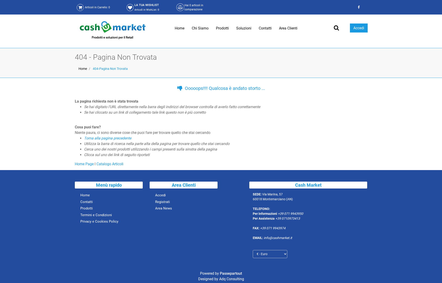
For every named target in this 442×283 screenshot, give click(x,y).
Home (83, 69)
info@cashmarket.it (278, 238)
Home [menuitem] (179, 28)
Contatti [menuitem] (265, 28)
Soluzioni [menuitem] (243, 28)
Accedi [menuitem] (160, 195)
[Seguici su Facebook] (358, 7)
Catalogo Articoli (109, 164)
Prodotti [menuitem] (222, 28)
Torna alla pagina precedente (107, 138)
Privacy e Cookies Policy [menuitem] (99, 221)
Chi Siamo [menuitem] (200, 28)
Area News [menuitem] (163, 208)
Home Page (85, 164)
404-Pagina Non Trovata (110, 69)
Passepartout (231, 273)
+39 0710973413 (287, 218)
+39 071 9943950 (290, 213)
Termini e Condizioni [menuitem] (96, 215)
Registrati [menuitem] (162, 202)
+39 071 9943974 (272, 228)
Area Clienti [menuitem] (288, 28)
